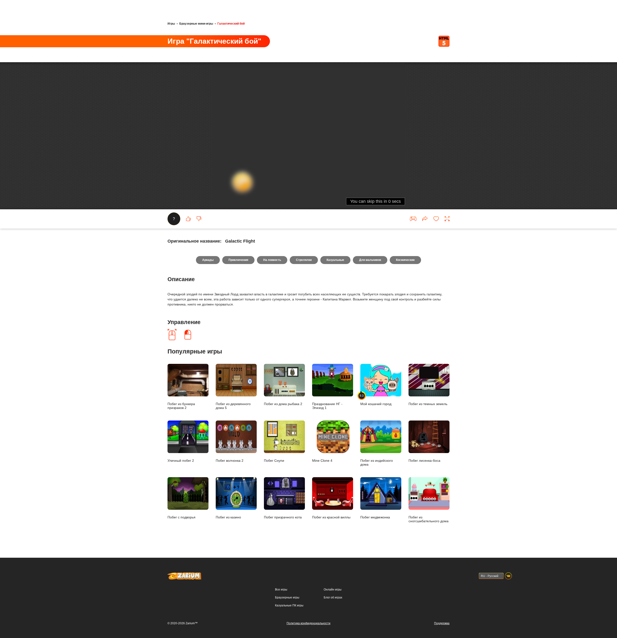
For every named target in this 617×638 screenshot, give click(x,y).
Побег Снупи (274, 460)
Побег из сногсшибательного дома (429, 519)
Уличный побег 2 (181, 460)
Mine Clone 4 (322, 460)
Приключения (238, 260)
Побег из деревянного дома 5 (233, 405)
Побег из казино (228, 517)
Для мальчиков (370, 260)
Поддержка (441, 623)
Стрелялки (304, 260)
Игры (171, 23)
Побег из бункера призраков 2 (181, 405)
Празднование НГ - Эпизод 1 (327, 405)
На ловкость (272, 260)
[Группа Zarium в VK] (508, 575)
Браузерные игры (287, 597)
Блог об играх (333, 597)
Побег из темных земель (428, 404)
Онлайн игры (333, 589)
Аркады (208, 260)
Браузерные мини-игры (196, 23)
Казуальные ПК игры (289, 605)
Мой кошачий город (375, 400)
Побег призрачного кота (283, 517)
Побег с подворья (181, 517)
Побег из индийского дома (376, 462)
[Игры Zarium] (184, 574)
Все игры (281, 589)
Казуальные (335, 260)
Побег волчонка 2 (229, 460)
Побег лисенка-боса (424, 460)
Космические (405, 260)
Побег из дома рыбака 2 (283, 404)
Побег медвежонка (375, 517)
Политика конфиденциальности (308, 623)
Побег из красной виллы (331, 517)
